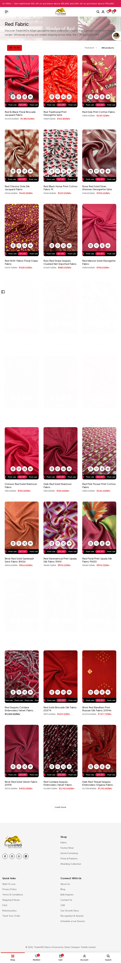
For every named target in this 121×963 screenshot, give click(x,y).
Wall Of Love (8, 884)
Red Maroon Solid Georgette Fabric (98, 262)
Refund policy (9, 910)
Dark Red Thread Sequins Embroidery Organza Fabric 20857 (97, 783)
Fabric (63, 842)
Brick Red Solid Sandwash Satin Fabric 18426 (19, 560)
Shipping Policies (11, 900)
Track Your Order (11, 916)
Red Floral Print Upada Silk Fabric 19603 (97, 560)
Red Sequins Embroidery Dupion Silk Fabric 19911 (18, 638)
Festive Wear (67, 848)
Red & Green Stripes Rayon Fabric (58, 340)
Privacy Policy (9, 889)
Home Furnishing (69, 853)
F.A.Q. (5, 905)
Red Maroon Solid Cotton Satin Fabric (58, 414)
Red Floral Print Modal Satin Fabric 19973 (98, 638)
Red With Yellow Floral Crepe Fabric (21, 262)
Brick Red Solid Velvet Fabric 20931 (21, 783)
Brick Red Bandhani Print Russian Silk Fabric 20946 (96, 709)
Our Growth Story (69, 910)
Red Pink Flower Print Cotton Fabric (99, 486)
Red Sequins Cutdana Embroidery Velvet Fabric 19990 (19, 709)
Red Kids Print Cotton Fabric (98, 111)
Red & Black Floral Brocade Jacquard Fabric (20, 113)
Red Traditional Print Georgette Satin (55, 113)
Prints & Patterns (69, 858)
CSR (62, 905)
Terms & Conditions (12, 894)
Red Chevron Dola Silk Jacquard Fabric (17, 188)
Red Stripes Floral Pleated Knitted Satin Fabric (19, 340)
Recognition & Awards (72, 916)
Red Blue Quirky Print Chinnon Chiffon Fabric (99, 340)
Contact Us (66, 900)
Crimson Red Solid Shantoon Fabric (21, 486)
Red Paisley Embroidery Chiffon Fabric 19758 (56, 638)
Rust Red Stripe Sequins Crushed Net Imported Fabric (60, 262)
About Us (65, 884)
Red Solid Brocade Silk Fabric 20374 (60, 709)
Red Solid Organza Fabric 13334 (96, 414)
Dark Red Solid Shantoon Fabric (57, 486)
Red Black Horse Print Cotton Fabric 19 (60, 188)
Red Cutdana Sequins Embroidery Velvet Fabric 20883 (57, 783)
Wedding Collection (70, 864)
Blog (62, 889)
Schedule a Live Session (72, 921)
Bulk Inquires (66, 894)
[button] (18, 96)
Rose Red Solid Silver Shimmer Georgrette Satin (97, 188)
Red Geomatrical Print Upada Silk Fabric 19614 (60, 560)
